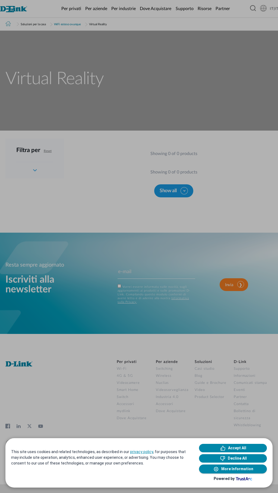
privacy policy (141, 452)
